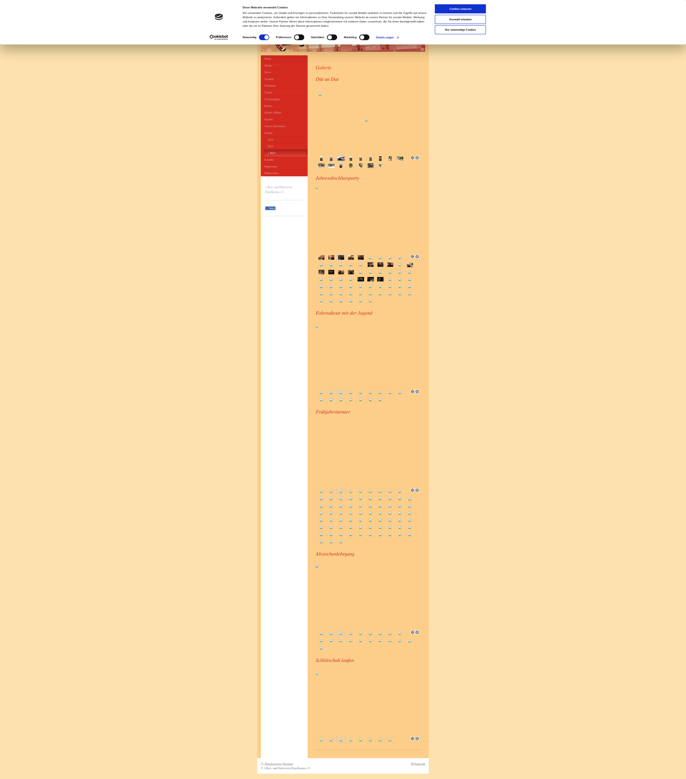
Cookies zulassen (460, 8)
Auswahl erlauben (460, 19)
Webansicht (418, 764)
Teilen (271, 208)
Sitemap (288, 764)
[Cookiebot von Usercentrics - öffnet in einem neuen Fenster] (219, 37)
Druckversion (273, 764)
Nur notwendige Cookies (460, 29)
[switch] (299, 37)
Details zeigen (385, 37)
